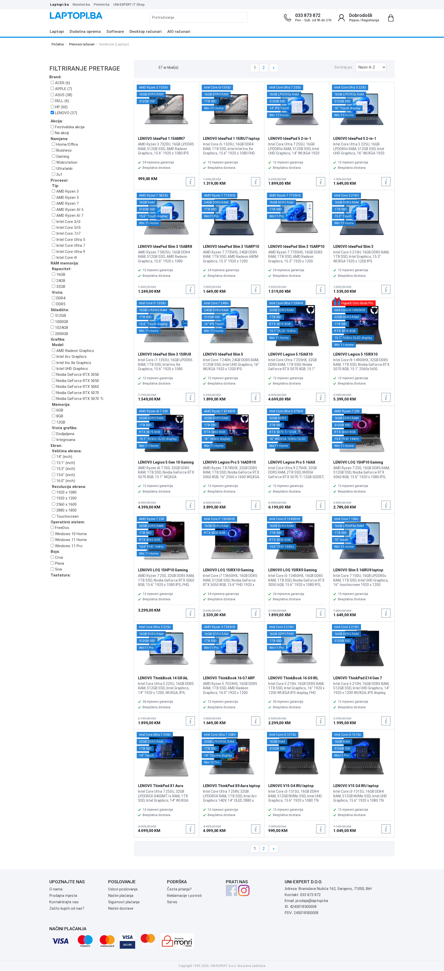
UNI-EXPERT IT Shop (129, 4)
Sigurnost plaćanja (124, 902)
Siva (58, 569)
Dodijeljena (64, 433)
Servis (172, 902)
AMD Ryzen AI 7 (69, 215)
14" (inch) (63, 456)
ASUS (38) (63, 95)
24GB (60, 280)
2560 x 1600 (66, 504)
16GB (60, 274)
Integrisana (65, 439)
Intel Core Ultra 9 (70, 251)
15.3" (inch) (65, 468)
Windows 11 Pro (68, 546)
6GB (59, 410)
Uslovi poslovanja (122, 889)
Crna (58, 557)
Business (63, 150)
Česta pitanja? (179, 889)
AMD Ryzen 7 (67, 203)
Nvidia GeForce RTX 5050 (77, 380)
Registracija (370, 20)
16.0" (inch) (65, 480)
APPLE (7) (63, 88)
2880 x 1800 (66, 510)
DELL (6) (61, 101)
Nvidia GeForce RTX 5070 (77, 392)
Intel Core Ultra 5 (70, 239)
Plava (59, 563)
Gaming (62, 156)
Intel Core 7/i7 (67, 233)
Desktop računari (146, 31)
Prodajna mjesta (63, 895)
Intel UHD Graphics (71, 368)
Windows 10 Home (70, 534)
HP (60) (61, 107)
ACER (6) (62, 83)
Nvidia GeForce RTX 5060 (77, 386)
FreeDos (61, 527)
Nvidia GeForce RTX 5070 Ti (79, 398)
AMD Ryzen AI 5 (69, 209)
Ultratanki (63, 168)
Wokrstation (66, 162)
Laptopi (57, 31)
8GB (59, 416)
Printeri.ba (101, 4)
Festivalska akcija (69, 127)
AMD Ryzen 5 (67, 197)
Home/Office (66, 144)
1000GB (61, 321)
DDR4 (60, 298)
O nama (55, 889)
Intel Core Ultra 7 (70, 245)
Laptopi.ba (59, 4)
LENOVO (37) (65, 113)
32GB (60, 286)
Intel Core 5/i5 (67, 227)
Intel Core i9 (66, 257)
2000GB (61, 333)
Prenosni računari (82, 44)
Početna (58, 44)
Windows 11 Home (70, 539)
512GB (60, 315)
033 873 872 (307, 15)
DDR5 (60, 304)
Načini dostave (120, 908)
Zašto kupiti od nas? (66, 908)
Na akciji (61, 133)
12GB (60, 422)
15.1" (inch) (65, 462)
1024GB (61, 327)
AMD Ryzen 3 (67, 191)
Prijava (354, 20)
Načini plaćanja (120, 895)
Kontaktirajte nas (64, 902)
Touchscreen (67, 516)
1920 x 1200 (66, 498)
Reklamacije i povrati (184, 895)
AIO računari (178, 31)
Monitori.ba (81, 4)
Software (115, 31)
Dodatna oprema (85, 31)
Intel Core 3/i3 (67, 221)
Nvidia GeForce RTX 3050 (77, 374)
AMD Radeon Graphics (74, 350)
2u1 (58, 174)
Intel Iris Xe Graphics (73, 362)
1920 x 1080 (66, 492)
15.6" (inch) (65, 475)
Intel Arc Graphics (71, 356)
